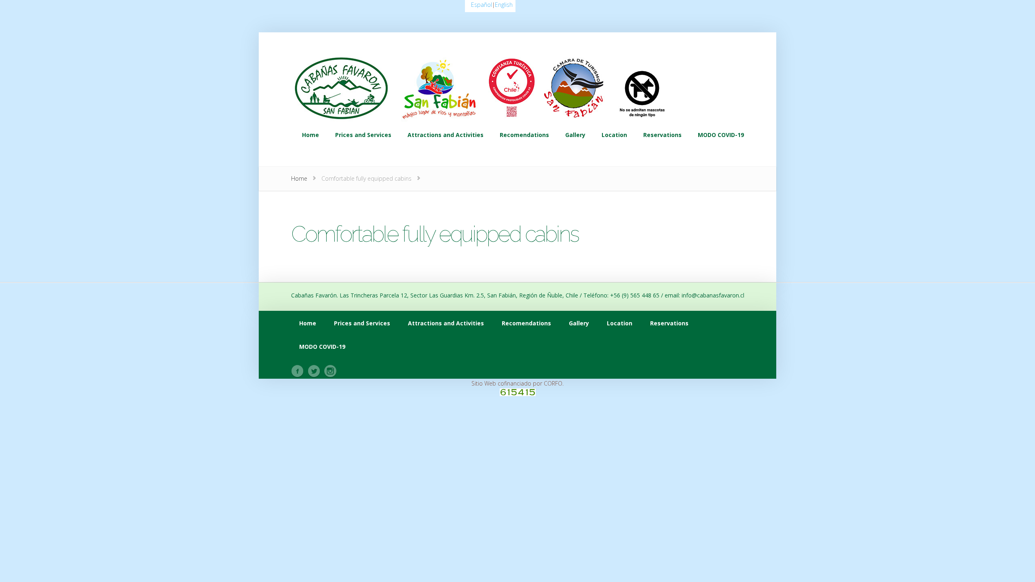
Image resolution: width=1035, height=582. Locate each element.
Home (299, 178)
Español (481, 4)
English (504, 4)
